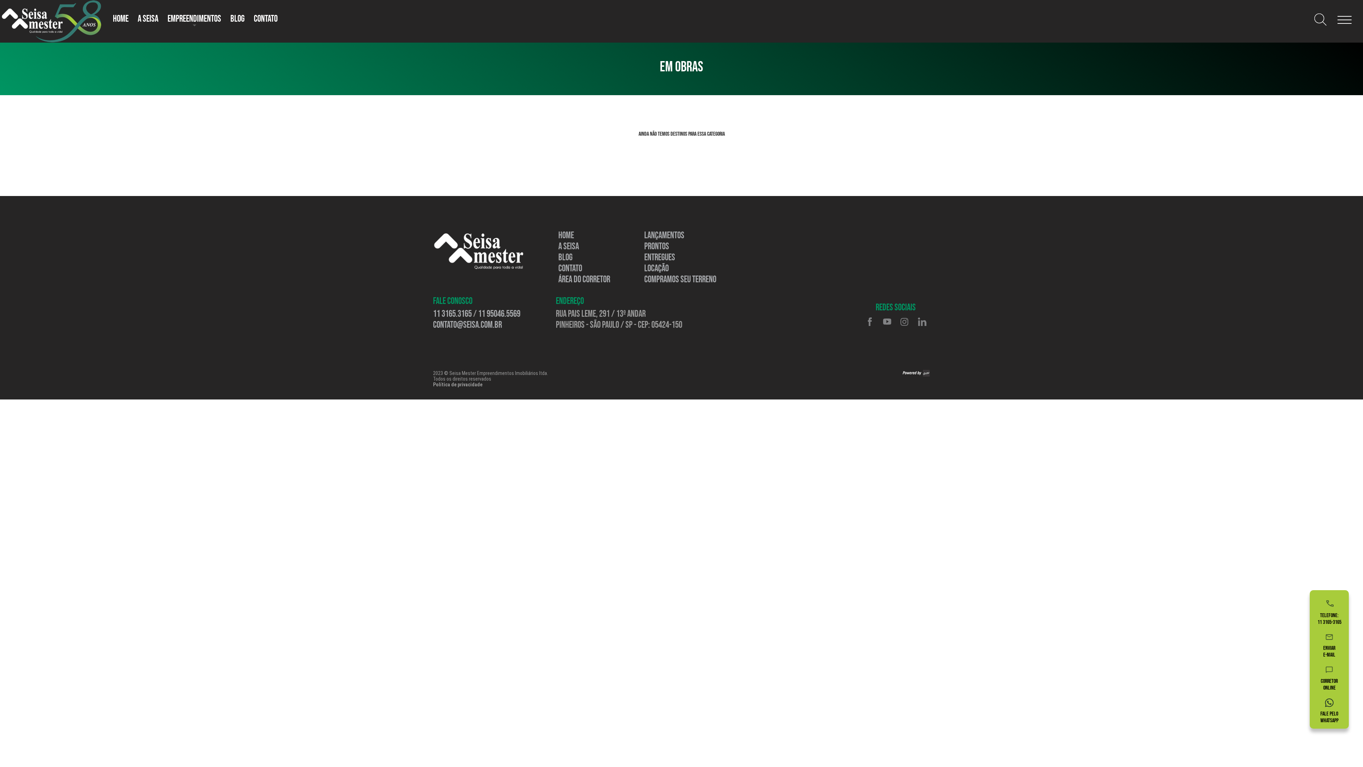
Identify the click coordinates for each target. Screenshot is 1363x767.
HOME (120, 19)
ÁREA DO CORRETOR (584, 279)
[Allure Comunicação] (916, 373)
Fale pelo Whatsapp (1329, 717)
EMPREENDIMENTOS (194, 19)
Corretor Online (1329, 684)
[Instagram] (904, 321)
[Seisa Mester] (478, 251)
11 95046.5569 (499, 314)
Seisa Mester (51, 21)
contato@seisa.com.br (467, 325)
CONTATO (266, 19)
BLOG (565, 257)
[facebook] (870, 321)
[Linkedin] (922, 321)
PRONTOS (656, 246)
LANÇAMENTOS (664, 235)
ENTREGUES (659, 257)
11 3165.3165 (452, 314)
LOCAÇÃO (656, 268)
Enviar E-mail (1329, 651)
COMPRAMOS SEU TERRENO (680, 279)
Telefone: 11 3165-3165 (1329, 619)
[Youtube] (887, 321)
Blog (237, 19)
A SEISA (148, 19)
